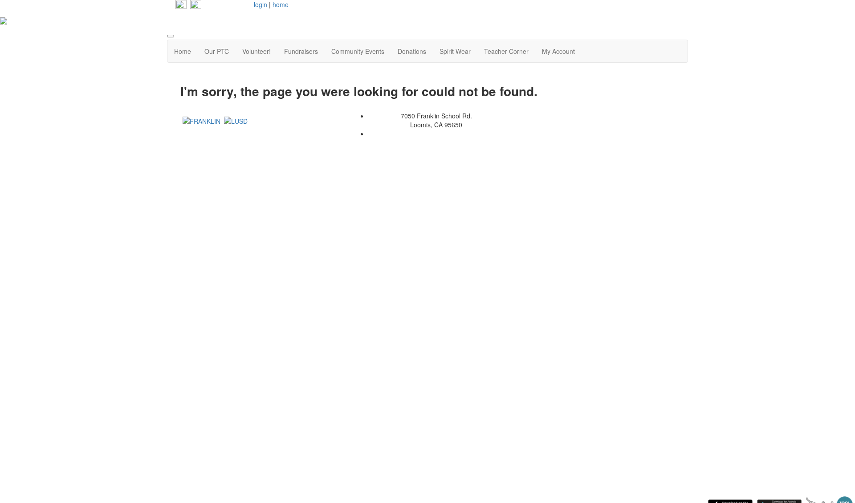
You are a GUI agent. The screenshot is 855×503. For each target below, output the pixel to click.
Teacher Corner (506, 51)
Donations (412, 51)
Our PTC (216, 51)
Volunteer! (256, 51)
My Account (558, 51)
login (260, 4)
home (281, 4)
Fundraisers (301, 51)
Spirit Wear (455, 51)
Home (182, 51)
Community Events (357, 51)
